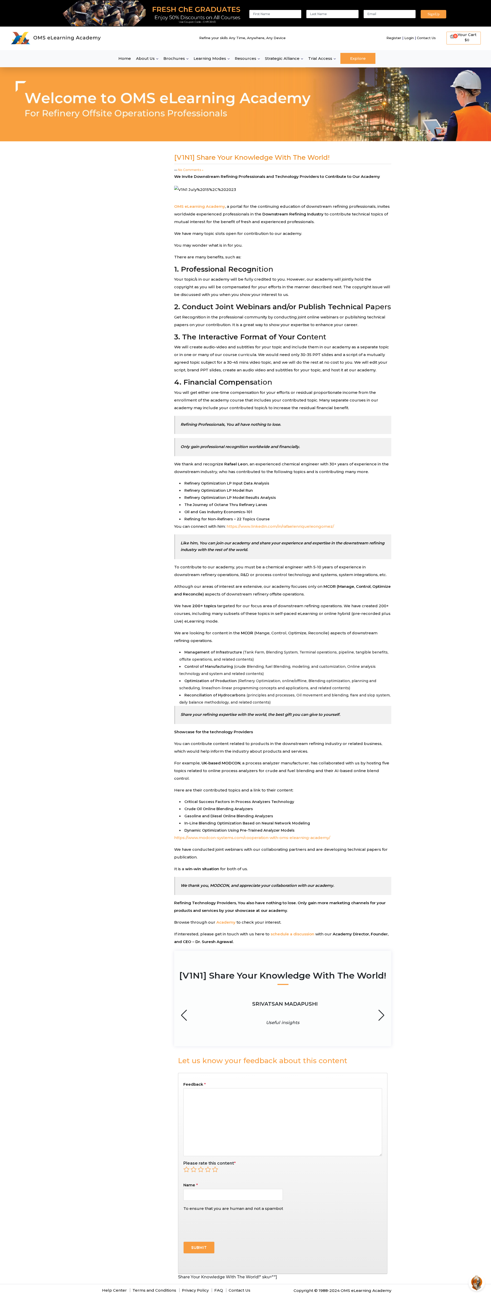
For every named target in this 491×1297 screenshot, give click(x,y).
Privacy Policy (195, 1290)
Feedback (194, 1084)
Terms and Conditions (154, 1290)
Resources (245, 58)
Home (124, 58)
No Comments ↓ (191, 170)
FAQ (218, 1290)
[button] (381, 1015)
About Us (145, 58)
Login (409, 38)
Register (393, 38)
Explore (358, 58)
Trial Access (320, 58)
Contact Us (426, 38)
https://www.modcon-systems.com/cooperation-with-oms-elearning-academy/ (252, 837)
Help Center (114, 1290)
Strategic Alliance (282, 58)
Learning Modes (210, 58)
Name (189, 1185)
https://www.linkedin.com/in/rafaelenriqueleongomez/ (280, 526)
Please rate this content (209, 1163)
